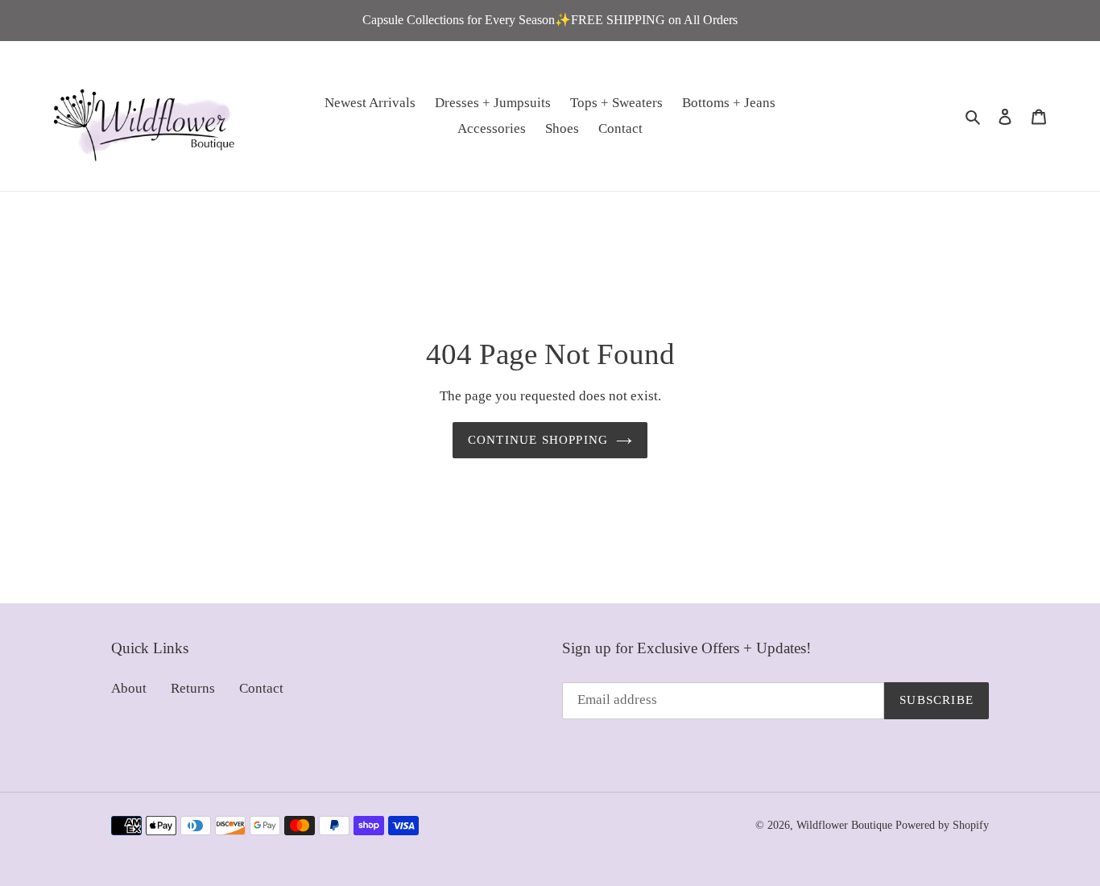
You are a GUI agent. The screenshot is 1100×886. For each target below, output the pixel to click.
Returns (193, 688)
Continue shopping (538, 439)
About (129, 688)
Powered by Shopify (942, 825)
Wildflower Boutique (844, 825)
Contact (261, 688)
